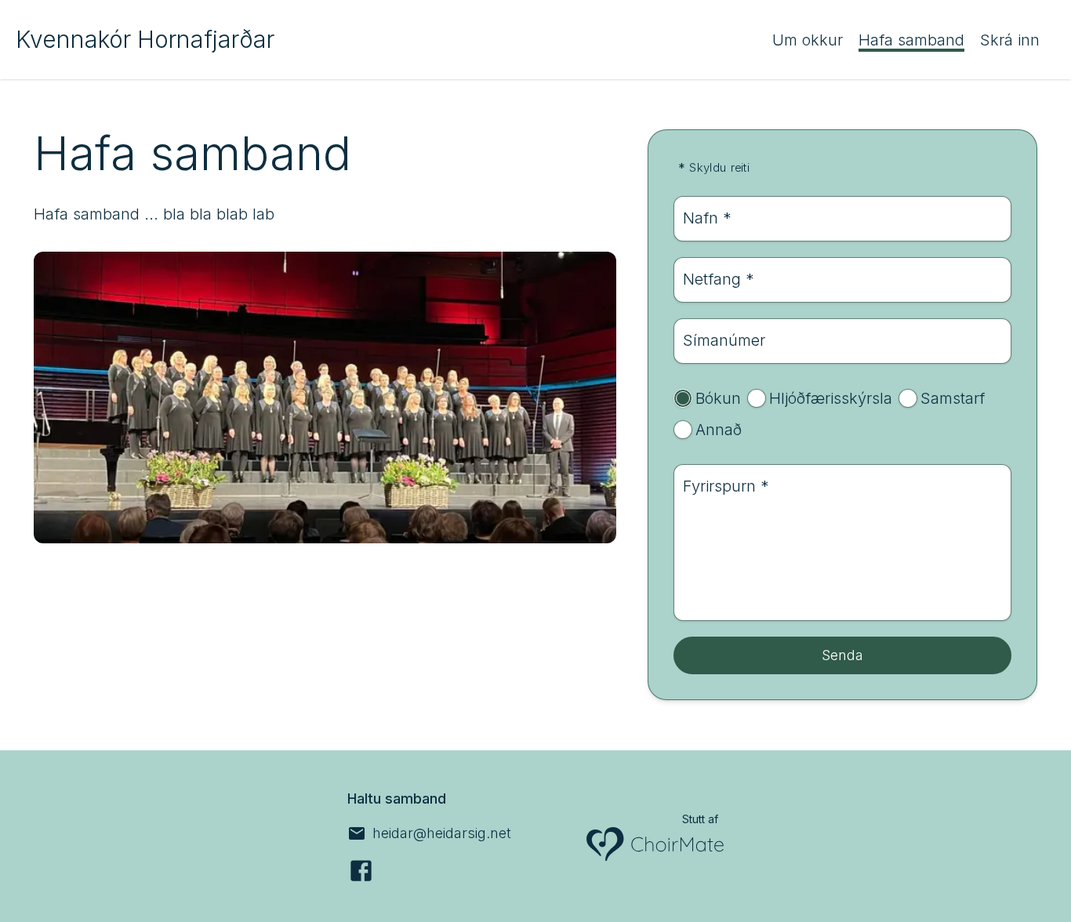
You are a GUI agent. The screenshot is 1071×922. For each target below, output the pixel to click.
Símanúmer (724, 340)
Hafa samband (911, 40)
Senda (842, 655)
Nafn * (707, 218)
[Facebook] (361, 870)
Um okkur (807, 40)
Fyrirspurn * (726, 486)
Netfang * (718, 279)
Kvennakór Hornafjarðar (145, 39)
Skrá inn (1010, 40)
